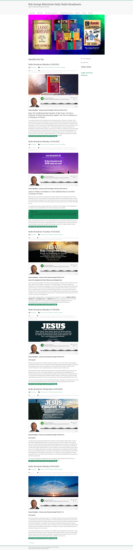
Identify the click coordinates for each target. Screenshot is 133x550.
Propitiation (50, 474)
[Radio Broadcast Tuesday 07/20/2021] (53, 242)
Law (74, 472)
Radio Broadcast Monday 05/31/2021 (43, 466)
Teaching (63, 67)
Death (59, 70)
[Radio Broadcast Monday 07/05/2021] (53, 321)
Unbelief (60, 72)
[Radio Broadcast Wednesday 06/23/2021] (53, 399)
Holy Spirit (74, 70)
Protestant (48, 317)
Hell (70, 237)
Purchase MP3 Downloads (66, 13)
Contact (84, 13)
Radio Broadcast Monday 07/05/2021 (44, 309)
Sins (51, 72)
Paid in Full (46, 474)
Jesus (29, 72)
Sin (63, 149)
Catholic (52, 315)
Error (60, 395)
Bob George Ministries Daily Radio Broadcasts (54, 4)
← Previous (31, 542)
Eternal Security (65, 315)
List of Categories (86, 58)
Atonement (54, 472)
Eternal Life (59, 147)
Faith (61, 70)
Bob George (33, 67)
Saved (49, 72)
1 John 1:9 (40, 237)
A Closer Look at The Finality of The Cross (50, 67)
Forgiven (64, 70)
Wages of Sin (34, 150)
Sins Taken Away (56, 72)
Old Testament (46, 149)
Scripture (73, 317)
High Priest (69, 395)
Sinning (35, 318)
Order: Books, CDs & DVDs (51, 13)
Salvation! (90, 13)
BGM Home (40, 13)
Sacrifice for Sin (41, 72)
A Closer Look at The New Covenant (49, 234)
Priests (45, 317)
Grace (66, 472)
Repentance (36, 72)
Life (73, 147)
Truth (58, 396)
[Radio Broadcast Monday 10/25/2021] (53, 75)
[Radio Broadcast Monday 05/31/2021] (53, 477)
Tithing (71, 474)
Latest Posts (85, 62)
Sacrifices (66, 317)
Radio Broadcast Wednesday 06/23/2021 (45, 389)
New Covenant (36, 239)
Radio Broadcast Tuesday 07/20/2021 (44, 231)
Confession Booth (59, 237)
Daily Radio (32, 13)
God (71, 70)
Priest (42, 317)
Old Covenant (40, 149)
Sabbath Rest (53, 149)
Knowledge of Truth (31, 317)
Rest (50, 149)
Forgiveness (68, 70)
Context (56, 315)
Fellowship (66, 147)
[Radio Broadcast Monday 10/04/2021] (53, 153)
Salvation (46, 72)
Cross (56, 70)
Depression (57, 395)
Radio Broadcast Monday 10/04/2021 (44, 141)
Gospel (68, 237)
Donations (77, 13)
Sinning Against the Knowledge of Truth (55, 239)
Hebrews (69, 472)
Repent (32, 72)
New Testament (35, 149)
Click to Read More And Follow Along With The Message (42, 136)
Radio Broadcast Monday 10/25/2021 (43, 64)
